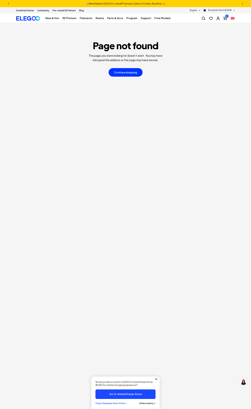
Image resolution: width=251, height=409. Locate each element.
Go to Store (125, 394)
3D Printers (69, 18)
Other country (146, 403)
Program (131, 18)
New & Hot (52, 18)
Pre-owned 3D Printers (64, 10)
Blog (81, 10)
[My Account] (218, 18)
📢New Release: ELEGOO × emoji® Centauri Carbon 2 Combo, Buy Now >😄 (126, 3)
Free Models (163, 18)
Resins (100, 18)
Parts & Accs (115, 18)
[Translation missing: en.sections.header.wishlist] (211, 18)
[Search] (203, 18)
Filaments (86, 18)
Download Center (25, 10)
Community (43, 10)
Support (146, 18)
